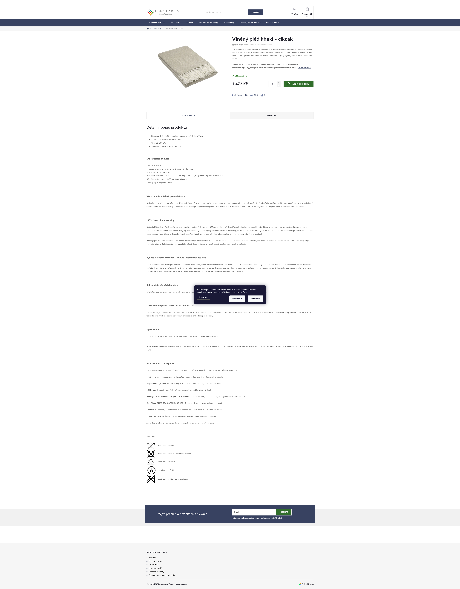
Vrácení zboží (154, 565)
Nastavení (203, 297)
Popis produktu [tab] (188, 116)
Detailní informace (304, 68)
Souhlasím (255, 298)
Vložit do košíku (300, 84)
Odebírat (283, 512)
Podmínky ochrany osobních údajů (162, 575)
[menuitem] (157, 22)
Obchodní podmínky (156, 572)
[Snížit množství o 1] (279, 85)
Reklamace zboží (155, 568)
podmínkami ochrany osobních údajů (268, 518)
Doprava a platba (155, 561)
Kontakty (152, 558)
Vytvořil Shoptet (307, 584)
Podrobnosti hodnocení (264, 45)
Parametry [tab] (271, 116)
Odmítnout (237, 298)
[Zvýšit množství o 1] (279, 82)
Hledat (255, 12)
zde (245, 292)
